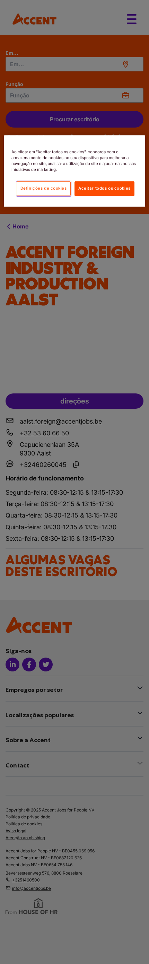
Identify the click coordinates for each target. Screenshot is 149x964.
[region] (75, 171)
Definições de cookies (43, 188)
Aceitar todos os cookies (104, 188)
